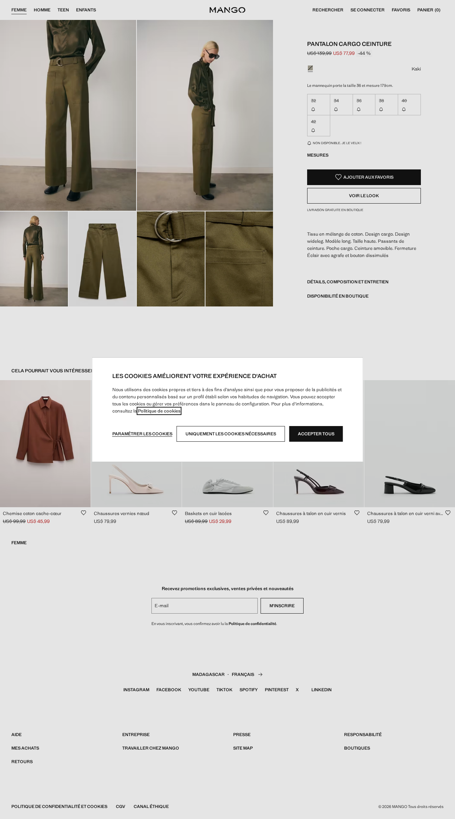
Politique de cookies (159, 411)
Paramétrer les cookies (142, 434)
